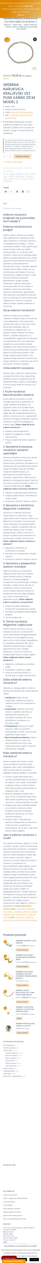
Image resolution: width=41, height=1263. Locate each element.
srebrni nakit (29, 176)
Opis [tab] (5, 203)
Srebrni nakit (28, 168)
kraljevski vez (19, 174)
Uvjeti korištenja (9, 1202)
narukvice (33, 920)
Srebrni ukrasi (8, 1068)
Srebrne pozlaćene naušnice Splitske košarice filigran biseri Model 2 (26, 975)
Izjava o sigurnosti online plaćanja (15, 1198)
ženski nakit (25, 178)
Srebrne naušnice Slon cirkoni (26, 942)
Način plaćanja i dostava (11, 1209)
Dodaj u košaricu (22, 156)
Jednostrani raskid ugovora (12, 1215)
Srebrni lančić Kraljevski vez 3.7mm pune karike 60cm (25, 992)
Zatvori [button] (20, 14)
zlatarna (32, 178)
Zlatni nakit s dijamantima (12, 1076)
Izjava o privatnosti (10, 1195)
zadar (18, 178)
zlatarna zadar (7, 181)
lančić (26, 174)
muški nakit (33, 174)
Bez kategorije (8, 1045)
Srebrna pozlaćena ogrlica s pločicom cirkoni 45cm (25, 1009)
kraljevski (12, 174)
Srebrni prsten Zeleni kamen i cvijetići (25, 1025)
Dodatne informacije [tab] (12, 208)
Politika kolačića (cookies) (12, 1212)
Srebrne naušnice (11, 1056)
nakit (5, 176)
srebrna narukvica (19, 176)
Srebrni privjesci (11, 1063)
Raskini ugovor (10, 1258)
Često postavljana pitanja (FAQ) (14, 1219)
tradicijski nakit (21, 920)
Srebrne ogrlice (10, 1058)
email (5, 1242)
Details (19, 1018)
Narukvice (21, 909)
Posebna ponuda (9, 1048)
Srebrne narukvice (17, 168)
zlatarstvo (29, 917)
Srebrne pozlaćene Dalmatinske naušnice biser (26, 957)
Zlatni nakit (7, 1074)
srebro (5, 178)
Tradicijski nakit (8, 1071)
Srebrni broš (9, 1061)
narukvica (10, 176)
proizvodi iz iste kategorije (21, 112)
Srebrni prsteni (10, 1066)
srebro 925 (12, 178)
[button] (35, 39)
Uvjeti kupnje (8, 1205)
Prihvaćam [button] (34, 1259)
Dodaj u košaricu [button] (22, 950)
